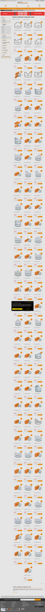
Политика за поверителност (29, 302)
